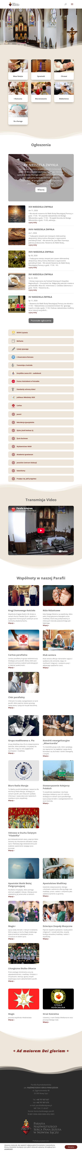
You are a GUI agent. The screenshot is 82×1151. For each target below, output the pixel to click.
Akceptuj (71, 1147)
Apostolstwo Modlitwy (55, 883)
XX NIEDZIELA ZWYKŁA (41, 165)
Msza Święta (18, 76)
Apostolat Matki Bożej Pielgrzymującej (19, 885)
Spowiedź (41, 76)
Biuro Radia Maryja (18, 785)
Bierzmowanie (41, 99)
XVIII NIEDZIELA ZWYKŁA (41, 229)
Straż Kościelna (51, 1013)
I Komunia (18, 99)
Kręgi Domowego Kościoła (21, 610)
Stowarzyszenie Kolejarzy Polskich (56, 787)
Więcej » (11, 623)
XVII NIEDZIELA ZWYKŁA (41, 251)
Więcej (40, 189)
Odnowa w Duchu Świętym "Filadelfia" (22, 834)
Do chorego (18, 121)
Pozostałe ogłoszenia (41, 320)
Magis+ (12, 926)
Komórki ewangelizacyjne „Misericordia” (56, 742)
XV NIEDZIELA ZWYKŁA (40, 296)
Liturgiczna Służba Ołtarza (22, 968)
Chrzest (64, 76)
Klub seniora (49, 655)
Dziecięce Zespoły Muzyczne (57, 926)
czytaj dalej (33, 222)
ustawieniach (8, 1149)
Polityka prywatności (41, 1141)
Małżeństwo (64, 99)
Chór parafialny (16, 697)
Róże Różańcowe (51, 610)
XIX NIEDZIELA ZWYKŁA (41, 206)
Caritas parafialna (17, 654)
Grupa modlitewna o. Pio (21, 740)
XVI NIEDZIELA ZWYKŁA (41, 274)
